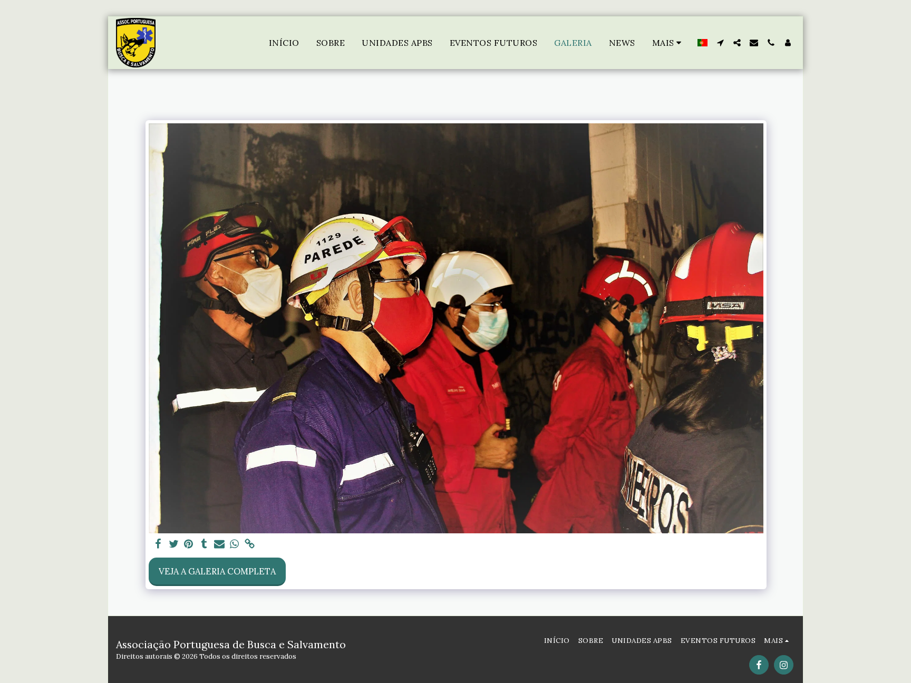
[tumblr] (204, 544)
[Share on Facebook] (158, 544)
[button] (720, 42)
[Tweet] (173, 544)
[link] (249, 544)
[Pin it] (189, 544)
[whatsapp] (234, 544)
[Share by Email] (219, 544)
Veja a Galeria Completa (217, 571)
